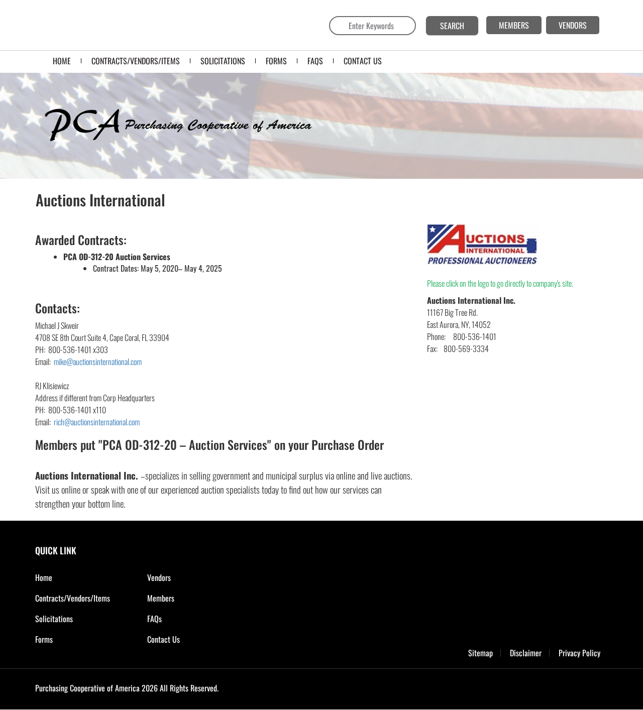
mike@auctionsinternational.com (98, 362)
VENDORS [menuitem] (573, 25)
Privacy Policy (579, 653)
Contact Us (163, 639)
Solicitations (54, 619)
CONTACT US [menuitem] (363, 60)
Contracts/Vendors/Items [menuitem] (135, 60)
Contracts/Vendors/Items (72, 598)
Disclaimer (526, 653)
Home (43, 577)
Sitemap (480, 653)
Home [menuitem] (62, 60)
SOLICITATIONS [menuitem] (222, 60)
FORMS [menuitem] (276, 60)
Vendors (159, 577)
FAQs (154, 619)
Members (160, 598)
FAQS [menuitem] (315, 60)
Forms (44, 639)
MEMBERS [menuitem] (514, 25)
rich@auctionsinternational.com (97, 422)
